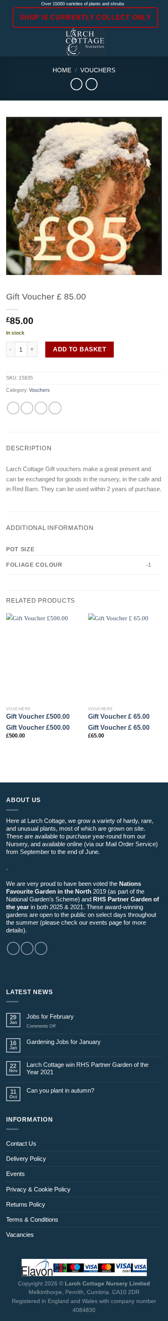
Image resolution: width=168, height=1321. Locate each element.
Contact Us (21, 1143)
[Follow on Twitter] (41, 948)
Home (62, 70)
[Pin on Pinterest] (55, 408)
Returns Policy (25, 1204)
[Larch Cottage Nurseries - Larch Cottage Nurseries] (85, 42)
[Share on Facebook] (27, 408)
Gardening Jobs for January (64, 1041)
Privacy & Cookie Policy (38, 1189)
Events (15, 1173)
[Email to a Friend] (41, 408)
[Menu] (10, 42)
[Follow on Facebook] (13, 948)
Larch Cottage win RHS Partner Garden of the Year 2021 (87, 1068)
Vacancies (20, 1234)
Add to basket (79, 349)
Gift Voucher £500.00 (38, 716)
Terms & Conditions (32, 1219)
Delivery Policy (26, 1158)
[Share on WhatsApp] (13, 408)
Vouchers (97, 70)
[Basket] (158, 42)
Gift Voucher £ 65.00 (119, 716)
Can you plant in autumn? (60, 1090)
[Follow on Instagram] (27, 948)
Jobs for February (50, 1016)
